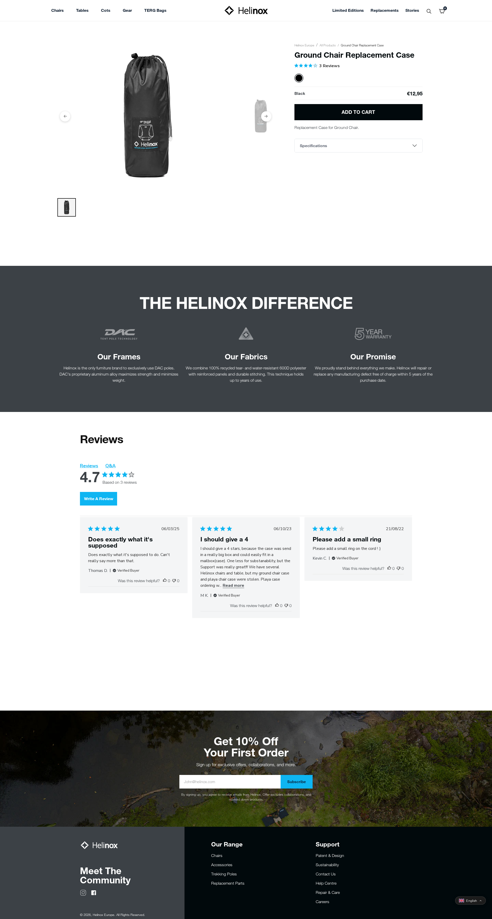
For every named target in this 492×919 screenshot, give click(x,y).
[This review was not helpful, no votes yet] (174, 581)
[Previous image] (65, 116)
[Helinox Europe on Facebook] (93, 892)
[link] (155, 11)
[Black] (298, 78)
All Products (328, 45)
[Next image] (266, 116)
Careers (322, 901)
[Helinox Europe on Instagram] (83, 892)
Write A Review (98, 498)
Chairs (216, 855)
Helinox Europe (304, 45)
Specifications (313, 145)
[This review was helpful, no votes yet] (165, 581)
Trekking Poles (224, 874)
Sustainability (327, 864)
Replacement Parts (227, 883)
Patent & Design (330, 855)
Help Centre (326, 883)
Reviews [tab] (89, 466)
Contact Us (326, 874)
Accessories (221, 864)
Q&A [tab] (110, 466)
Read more (233, 585)
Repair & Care (328, 892)
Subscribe (296, 781)
